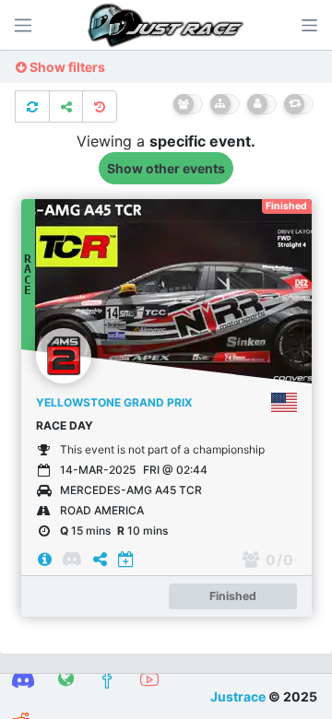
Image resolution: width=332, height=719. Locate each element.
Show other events (166, 168)
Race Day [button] (64, 425)
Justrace (238, 696)
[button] (309, 25)
